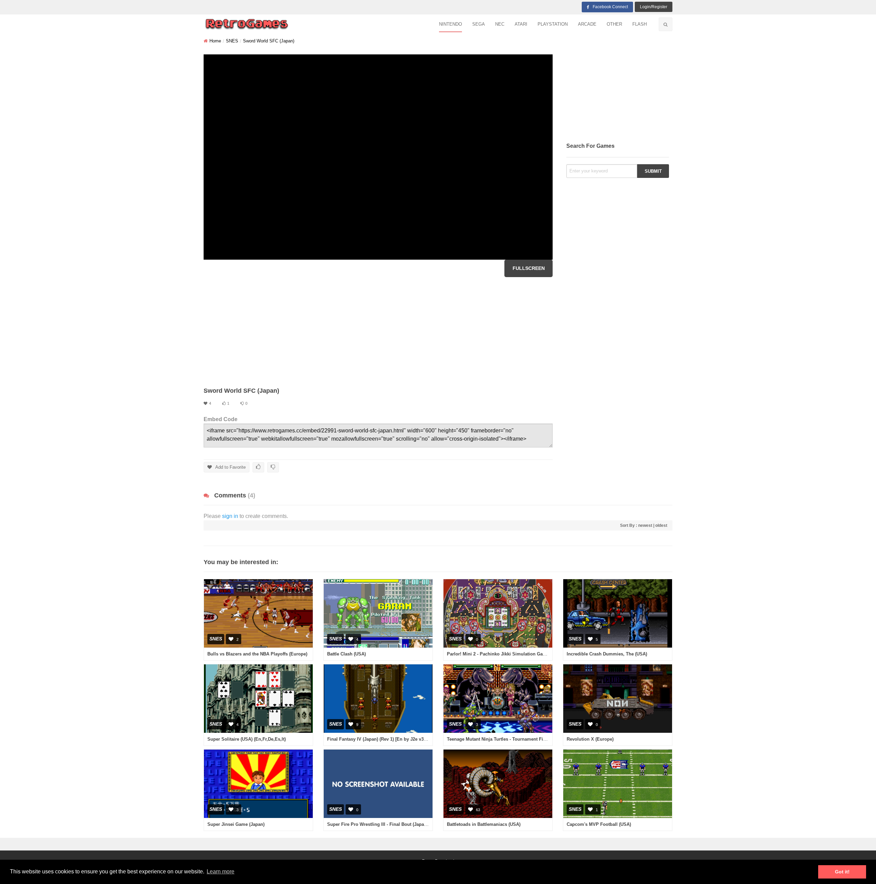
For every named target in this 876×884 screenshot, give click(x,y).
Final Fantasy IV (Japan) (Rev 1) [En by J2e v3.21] (379, 739)
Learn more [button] (220, 871)
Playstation (553, 24)
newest (645, 525)
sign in (230, 516)
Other (614, 24)
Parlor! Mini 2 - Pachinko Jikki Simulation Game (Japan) (506, 653)
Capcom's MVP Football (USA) (599, 824)
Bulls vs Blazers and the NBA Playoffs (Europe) (257, 653)
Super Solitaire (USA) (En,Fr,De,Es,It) (246, 739)
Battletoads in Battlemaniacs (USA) (483, 824)
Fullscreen (529, 268)
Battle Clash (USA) (346, 653)
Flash (639, 24)
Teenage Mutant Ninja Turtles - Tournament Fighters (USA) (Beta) (515, 739)
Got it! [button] (842, 871)
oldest (661, 525)
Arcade (587, 24)
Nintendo (450, 24)
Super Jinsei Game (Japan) (236, 824)
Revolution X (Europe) (590, 739)
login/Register (653, 6)
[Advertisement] (378, 332)
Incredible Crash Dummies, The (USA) (607, 653)
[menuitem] (450, 24)
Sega (478, 24)
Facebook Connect (610, 6)
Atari (521, 24)
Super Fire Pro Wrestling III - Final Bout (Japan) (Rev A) (386, 824)
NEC (499, 24)
